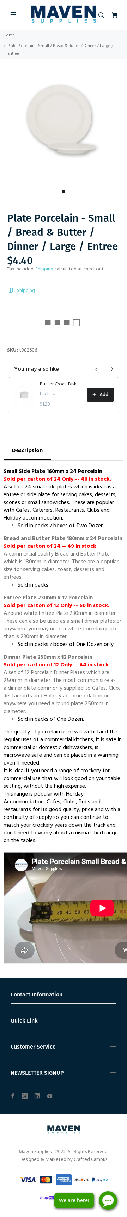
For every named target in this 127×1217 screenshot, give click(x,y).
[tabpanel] (63, 122)
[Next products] (112, 369)
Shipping (44, 269)
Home (9, 35)
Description (27, 450)
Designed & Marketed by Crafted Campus (63, 1160)
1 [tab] (63, 191)
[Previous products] (96, 369)
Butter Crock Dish (58, 384)
